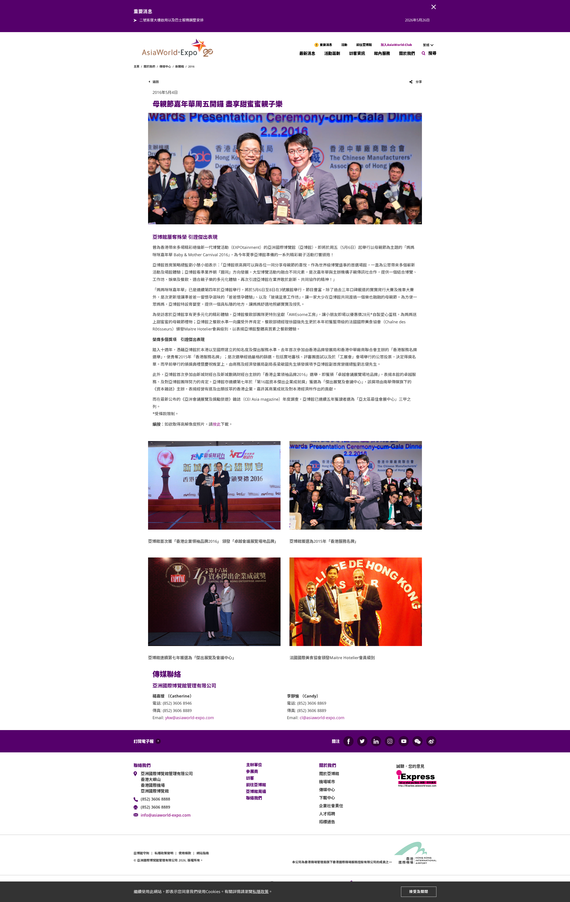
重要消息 (326, 45)
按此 (217, 424)
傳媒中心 (165, 66)
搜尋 (432, 53)
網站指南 (202, 853)
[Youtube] (404, 741)
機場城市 (327, 781)
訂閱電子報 (144, 741)
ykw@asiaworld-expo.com (189, 717)
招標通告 (327, 821)
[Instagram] (390, 741)
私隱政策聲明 (164, 853)
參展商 (252, 771)
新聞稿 (179, 66)
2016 (191, 66)
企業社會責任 (331, 805)
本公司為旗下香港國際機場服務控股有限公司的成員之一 (342, 862)
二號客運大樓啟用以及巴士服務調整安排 (171, 20)
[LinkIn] (376, 741)
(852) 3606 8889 (155, 807)
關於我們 (407, 53)
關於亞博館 (329, 773)
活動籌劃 (332, 53)
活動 (344, 45)
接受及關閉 (418, 891)
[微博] (431, 741)
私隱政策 (260, 891)
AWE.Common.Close (433, 7)
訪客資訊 (357, 53)
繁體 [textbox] (426, 45)
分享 (419, 82)
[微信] (417, 741)
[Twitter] (362, 741)
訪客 (250, 778)
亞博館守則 (141, 853)
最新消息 (307, 53)
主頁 (136, 66)
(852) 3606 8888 (155, 799)
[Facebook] (348, 741)
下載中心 (327, 797)
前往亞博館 (364, 45)
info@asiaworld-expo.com (166, 815)
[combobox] (426, 45)
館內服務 (382, 53)
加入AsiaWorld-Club (396, 45)
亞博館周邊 (256, 791)
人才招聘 (327, 813)
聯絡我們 (254, 798)
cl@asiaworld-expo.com (322, 717)
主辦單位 (254, 765)
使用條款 (185, 853)
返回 (156, 82)
